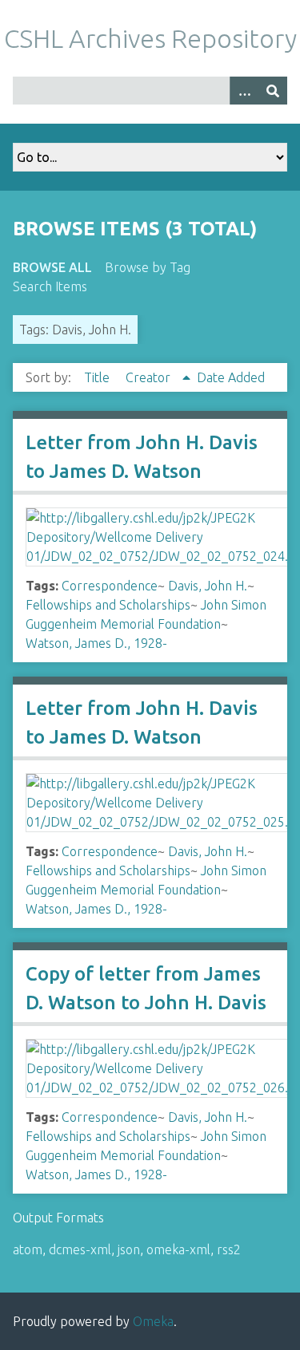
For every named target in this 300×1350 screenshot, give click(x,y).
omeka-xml (178, 1249)
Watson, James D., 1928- (96, 643)
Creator (150, 377)
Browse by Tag (147, 267)
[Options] (244, 91)
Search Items (50, 286)
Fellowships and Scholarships (108, 605)
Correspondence (110, 585)
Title (98, 377)
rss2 (229, 1249)
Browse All (52, 267)
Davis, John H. (207, 585)
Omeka (153, 1321)
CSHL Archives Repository (150, 38)
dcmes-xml (80, 1249)
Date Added (231, 377)
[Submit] (272, 91)
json (129, 1249)
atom (27, 1249)
